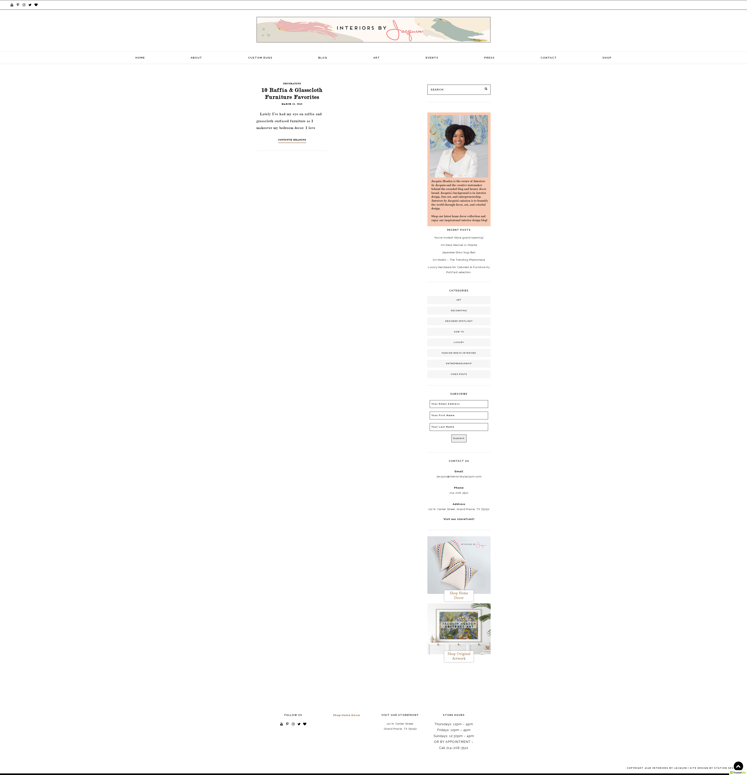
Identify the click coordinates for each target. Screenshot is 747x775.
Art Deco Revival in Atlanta (459, 244)
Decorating (292, 83)
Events (432, 57)
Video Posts (459, 374)
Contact (549, 57)
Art (376, 57)
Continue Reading (292, 139)
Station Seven (726, 768)
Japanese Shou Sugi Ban (459, 252)
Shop (607, 57)
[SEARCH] (486, 89)
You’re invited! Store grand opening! (459, 237)
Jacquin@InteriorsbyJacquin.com (459, 476)
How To (459, 332)
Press (489, 57)
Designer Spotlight (459, 321)
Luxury (459, 342)
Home (140, 57)
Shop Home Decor (346, 715)
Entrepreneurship (459, 363)
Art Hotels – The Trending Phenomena (459, 259)
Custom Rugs (260, 57)
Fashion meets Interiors (459, 353)
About (196, 57)
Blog (322, 57)
